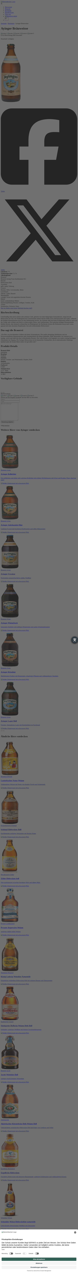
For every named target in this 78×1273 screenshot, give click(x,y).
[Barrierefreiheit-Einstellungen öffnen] (74, 639)
